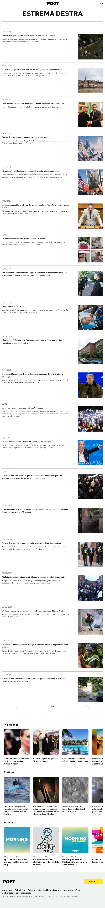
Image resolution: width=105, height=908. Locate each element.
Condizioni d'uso (72, 890)
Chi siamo (7, 890)
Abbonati (93, 881)
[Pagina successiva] (86, 706)
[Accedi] (101, 3)
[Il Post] (52, 3)
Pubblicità (20, 890)
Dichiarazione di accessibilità (16, 893)
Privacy (31, 890)
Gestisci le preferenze (49, 890)
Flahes (9, 772)
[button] (19, 706)
